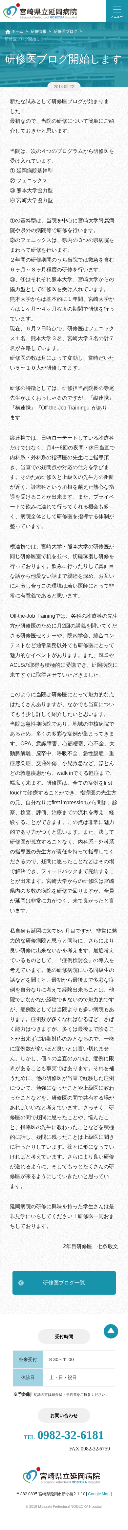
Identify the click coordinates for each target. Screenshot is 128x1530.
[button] (117, 11)
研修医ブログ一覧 (64, 1282)
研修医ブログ (65, 31)
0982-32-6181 (64, 1435)
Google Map (99, 1494)
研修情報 (39, 31)
